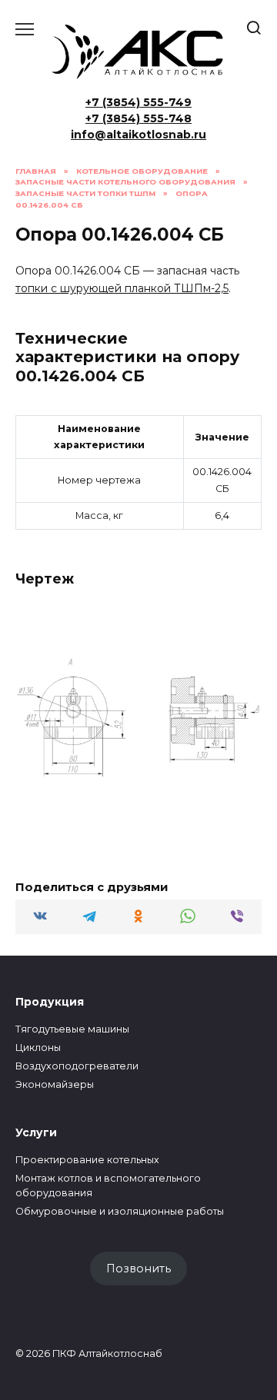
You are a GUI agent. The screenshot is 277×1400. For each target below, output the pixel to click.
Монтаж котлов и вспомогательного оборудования (108, 1185)
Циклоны (38, 1047)
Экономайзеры (54, 1084)
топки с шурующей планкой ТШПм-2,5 (122, 288)
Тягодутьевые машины (72, 1029)
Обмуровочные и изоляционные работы (119, 1211)
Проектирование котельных (87, 1160)
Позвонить (138, 1268)
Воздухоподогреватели (76, 1066)
